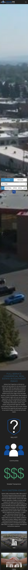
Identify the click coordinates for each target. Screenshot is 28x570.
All (3, 188)
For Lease (20, 179)
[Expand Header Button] (26, 2)
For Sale (7, 179)
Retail (20, 188)
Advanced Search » (14, 195)
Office (15, 188)
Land (24, 188)
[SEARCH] (14, 192)
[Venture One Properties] (7, 2)
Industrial (8, 188)
